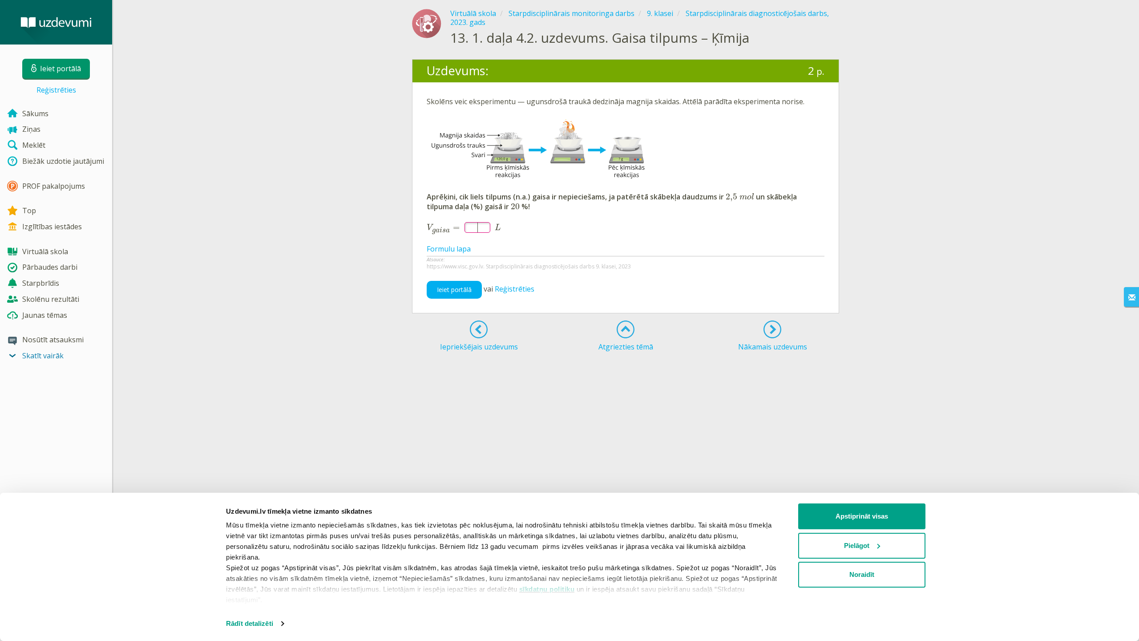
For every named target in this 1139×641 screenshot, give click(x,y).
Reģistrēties (56, 89)
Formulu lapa (449, 249)
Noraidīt (861, 574)
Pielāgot (856, 545)
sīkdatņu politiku (547, 589)
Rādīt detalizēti (249, 623)
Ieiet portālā (454, 289)
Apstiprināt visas (862, 516)
